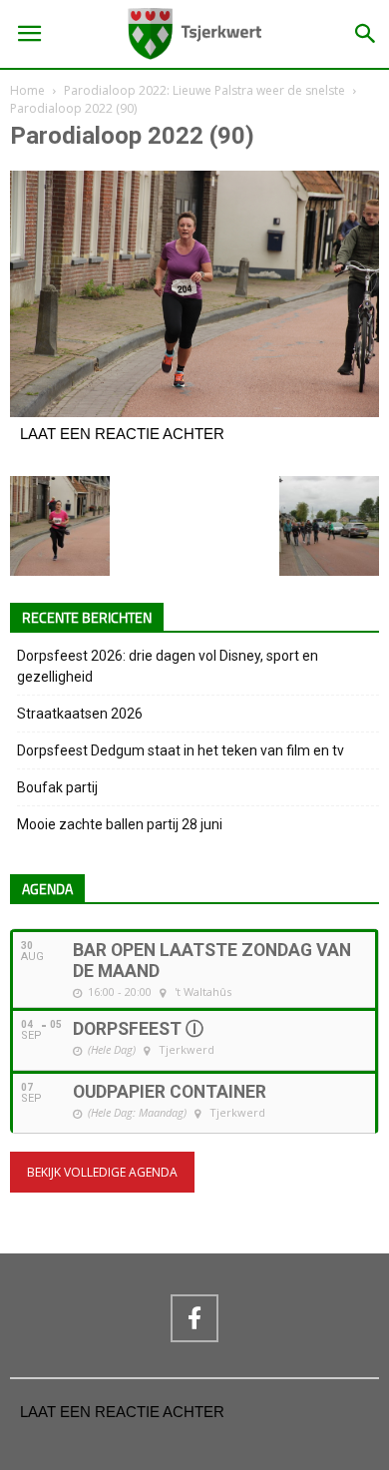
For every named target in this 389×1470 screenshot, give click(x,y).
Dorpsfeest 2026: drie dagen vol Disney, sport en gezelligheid (167, 666)
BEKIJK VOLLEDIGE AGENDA (102, 1172)
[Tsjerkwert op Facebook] (194, 1318)
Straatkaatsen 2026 (80, 714)
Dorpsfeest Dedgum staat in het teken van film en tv (180, 750)
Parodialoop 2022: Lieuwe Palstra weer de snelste (204, 90)
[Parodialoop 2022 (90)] (194, 412)
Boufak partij (57, 787)
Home (27, 90)
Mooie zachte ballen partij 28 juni (119, 824)
